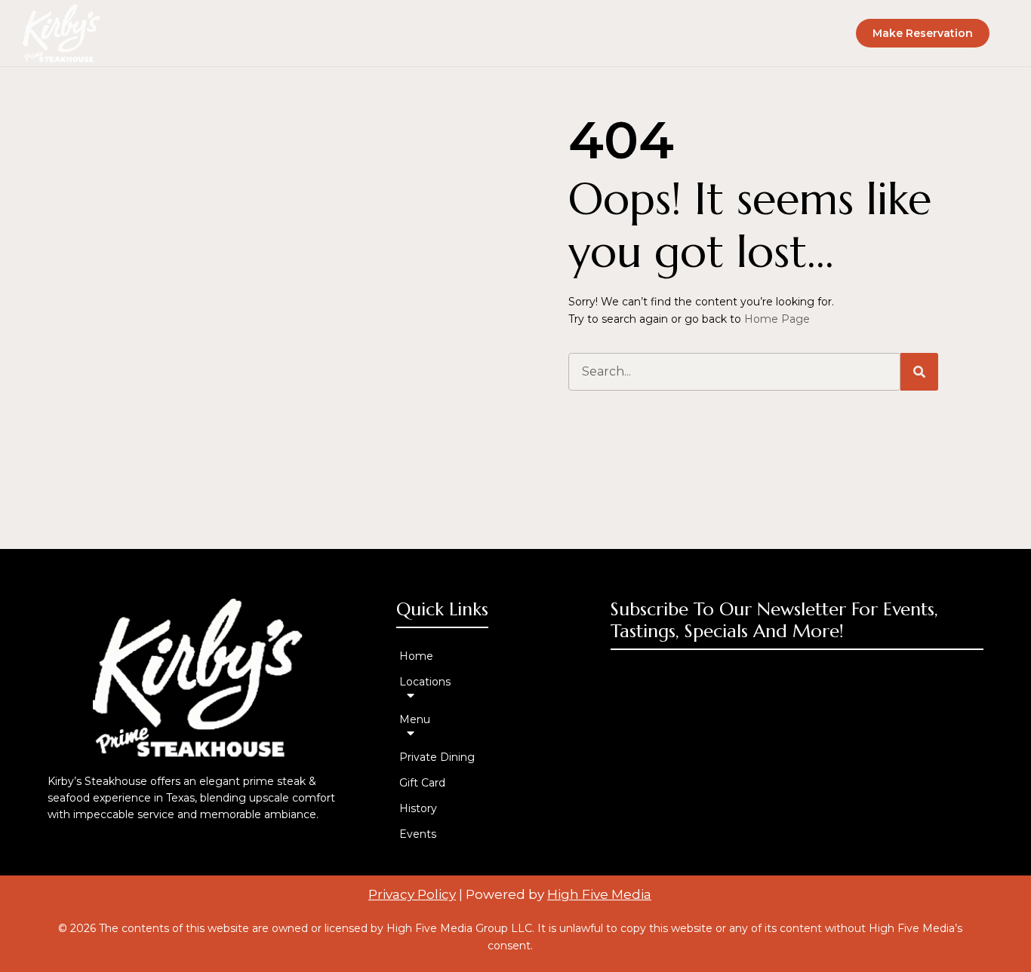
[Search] (919, 372)
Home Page (777, 319)
